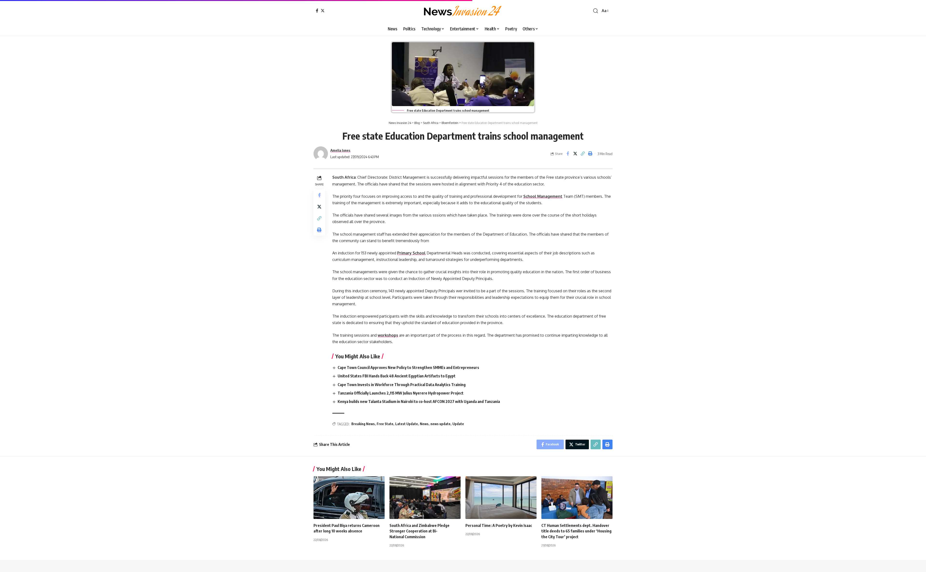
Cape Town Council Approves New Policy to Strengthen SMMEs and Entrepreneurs (409, 367)
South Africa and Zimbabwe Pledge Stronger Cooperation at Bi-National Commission (419, 531)
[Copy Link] (582, 153)
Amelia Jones (340, 150)
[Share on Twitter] (575, 153)
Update (458, 424)
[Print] (590, 153)
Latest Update (406, 424)
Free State (385, 424)
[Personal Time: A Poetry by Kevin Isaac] (501, 497)
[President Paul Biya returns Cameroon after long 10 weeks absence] (349, 497)
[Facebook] (317, 11)
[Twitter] (323, 11)
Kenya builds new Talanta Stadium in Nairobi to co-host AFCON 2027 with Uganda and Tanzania (419, 401)
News (424, 424)
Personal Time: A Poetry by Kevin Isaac (498, 525)
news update (440, 424)
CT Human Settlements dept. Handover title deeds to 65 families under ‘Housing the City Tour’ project (576, 531)
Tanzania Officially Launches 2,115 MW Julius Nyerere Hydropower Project (401, 393)
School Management (542, 196)
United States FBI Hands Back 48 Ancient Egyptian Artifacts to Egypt (397, 376)
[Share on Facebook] (567, 153)
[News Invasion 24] (463, 11)
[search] (595, 11)
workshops (388, 335)
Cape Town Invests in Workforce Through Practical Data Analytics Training (402, 384)
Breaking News (363, 424)
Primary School (411, 253)
